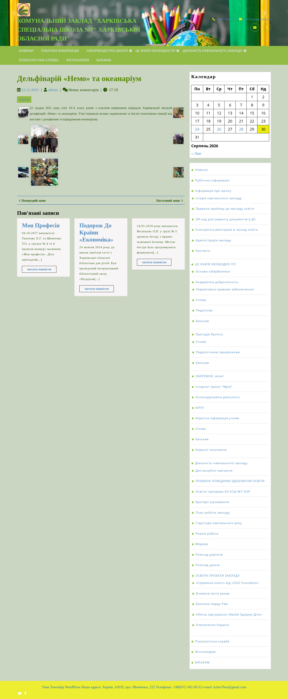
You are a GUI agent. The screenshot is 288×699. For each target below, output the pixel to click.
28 (241, 129)
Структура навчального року (219, 523)
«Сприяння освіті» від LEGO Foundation (227, 583)
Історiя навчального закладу (219, 198)
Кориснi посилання (211, 450)
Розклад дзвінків (209, 554)
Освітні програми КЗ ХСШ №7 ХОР (223, 491)
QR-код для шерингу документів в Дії (226, 219)
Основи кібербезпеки (213, 271)
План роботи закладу (213, 512)
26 (219, 129)
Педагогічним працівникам (218, 352)
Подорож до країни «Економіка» (96, 232)
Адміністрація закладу (213, 240)
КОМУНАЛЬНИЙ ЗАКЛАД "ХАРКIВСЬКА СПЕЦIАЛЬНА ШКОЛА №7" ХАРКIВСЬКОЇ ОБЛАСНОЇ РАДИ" (78, 29)
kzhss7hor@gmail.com (257, 19)
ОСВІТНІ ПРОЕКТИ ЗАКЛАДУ (218, 575)
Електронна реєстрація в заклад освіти (227, 229)
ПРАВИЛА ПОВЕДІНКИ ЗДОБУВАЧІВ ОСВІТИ (230, 481)
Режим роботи (207, 533)
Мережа (202, 544)
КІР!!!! (200, 408)
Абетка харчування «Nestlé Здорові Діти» (229, 614)
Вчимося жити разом (213, 593)
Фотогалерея (77, 60)
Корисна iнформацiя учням (217, 418)
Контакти (203, 251)
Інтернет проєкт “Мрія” (214, 387)
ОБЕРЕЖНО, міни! (210, 376)
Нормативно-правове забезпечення (225, 289)
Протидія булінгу (209, 334)
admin (53, 90)
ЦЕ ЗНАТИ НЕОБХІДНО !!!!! (155, 50)
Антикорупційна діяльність (218, 397)
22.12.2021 (30, 90)
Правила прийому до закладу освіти (225, 208)
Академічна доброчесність (217, 282)
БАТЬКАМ (104, 60)
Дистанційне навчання (214, 470)
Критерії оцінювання (212, 502)
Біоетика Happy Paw (212, 604)
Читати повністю (41, 270)
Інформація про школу (107, 50)
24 (197, 129)
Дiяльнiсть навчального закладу (212, 50)
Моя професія (41, 225)
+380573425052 (226, 19)
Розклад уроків (208, 565)
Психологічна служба (39, 60)
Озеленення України (212, 625)
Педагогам (204, 310)
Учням (201, 300)
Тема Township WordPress (61, 687)
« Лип (196, 153)
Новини (26, 50)
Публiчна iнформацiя (60, 50)
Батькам (202, 321)
